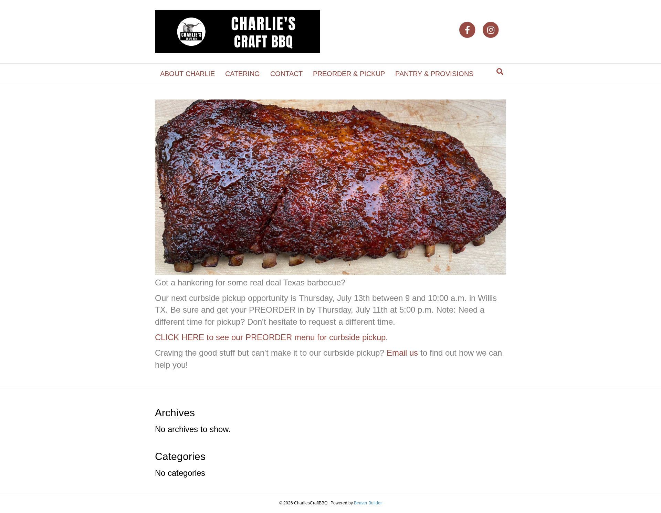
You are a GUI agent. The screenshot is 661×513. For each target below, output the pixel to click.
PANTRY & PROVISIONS (434, 73)
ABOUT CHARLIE (187, 73)
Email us (402, 352)
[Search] (500, 71)
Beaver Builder (368, 503)
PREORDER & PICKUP (349, 73)
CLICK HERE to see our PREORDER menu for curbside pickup (270, 337)
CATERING (242, 73)
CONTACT (286, 73)
